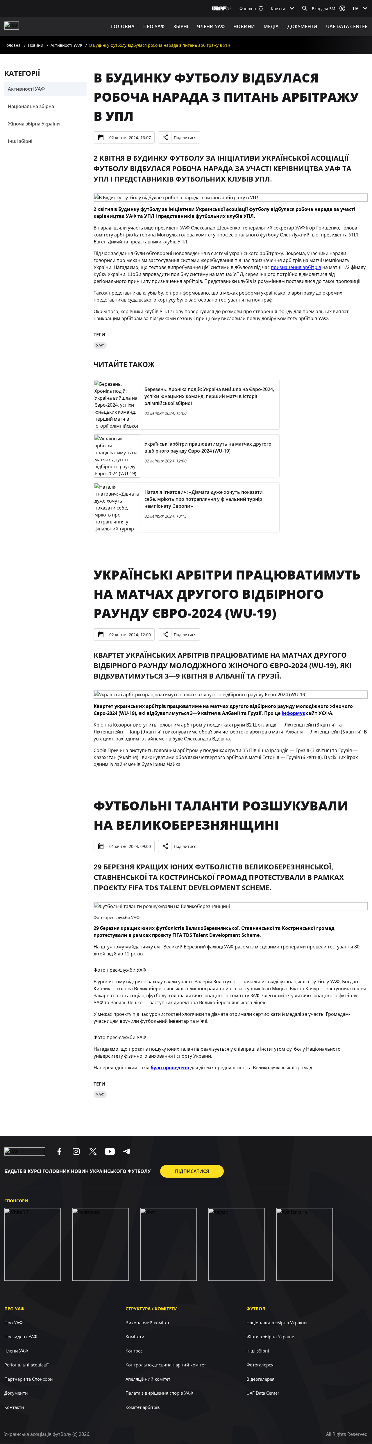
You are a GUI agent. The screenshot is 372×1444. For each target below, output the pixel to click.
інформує (293, 713)
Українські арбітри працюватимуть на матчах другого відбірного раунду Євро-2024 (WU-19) (227, 594)
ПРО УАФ (153, 26)
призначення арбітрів (296, 267)
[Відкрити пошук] (304, 8)
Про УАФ (14, 1309)
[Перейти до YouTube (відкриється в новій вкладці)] (110, 1151)
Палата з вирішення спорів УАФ (159, 1393)
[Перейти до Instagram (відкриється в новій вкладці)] (76, 1151)
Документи (302, 26)
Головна (123, 26)
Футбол (255, 1309)
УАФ (100, 345)
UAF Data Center (347, 26)
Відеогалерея (260, 1379)
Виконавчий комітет (147, 1322)
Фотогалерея (259, 1365)
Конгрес (134, 1351)
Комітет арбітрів (143, 1407)
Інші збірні (20, 141)
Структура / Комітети (152, 1309)
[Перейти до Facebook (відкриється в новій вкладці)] (59, 1151)
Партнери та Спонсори (28, 1379)
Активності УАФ (66, 45)
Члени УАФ (211, 26)
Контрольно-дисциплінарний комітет (166, 1365)
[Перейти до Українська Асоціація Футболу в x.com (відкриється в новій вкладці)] (93, 1151)
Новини (244, 26)
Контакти (14, 1407)
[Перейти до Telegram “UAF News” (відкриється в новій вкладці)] (127, 1151)
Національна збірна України (276, 1322)
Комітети (135, 1336)
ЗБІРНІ (180, 26)
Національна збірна (31, 106)
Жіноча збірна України (34, 124)
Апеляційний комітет (148, 1379)
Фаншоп (247, 8)
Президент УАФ (20, 1336)
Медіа (271, 26)
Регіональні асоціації (26, 1365)
